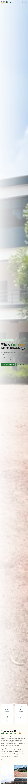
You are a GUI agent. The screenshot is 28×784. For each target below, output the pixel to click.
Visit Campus (21, 364)
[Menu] (25, 2)
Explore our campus (5, 759)
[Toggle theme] (22, 2)
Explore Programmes (7, 364)
